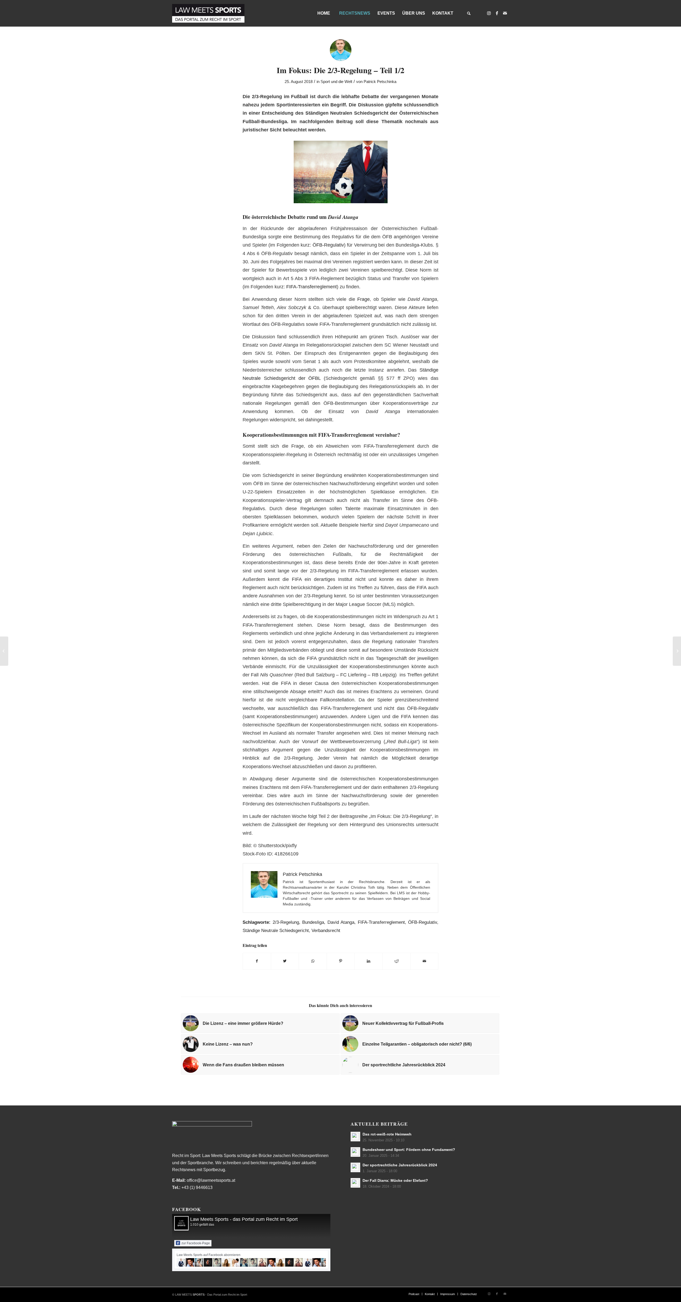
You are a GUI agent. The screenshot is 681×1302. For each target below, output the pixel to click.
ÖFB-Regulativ (328, 245)
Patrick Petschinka (380, 82)
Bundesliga (313, 922)
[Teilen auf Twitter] (285, 961)
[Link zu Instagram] (489, 13)
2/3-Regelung (286, 922)
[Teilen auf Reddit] (396, 961)
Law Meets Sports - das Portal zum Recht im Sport (244, 1219)
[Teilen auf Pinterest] (341, 961)
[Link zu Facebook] (497, 13)
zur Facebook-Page (195, 1243)
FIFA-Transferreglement (311, 286)
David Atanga (341, 922)
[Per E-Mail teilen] (424, 961)
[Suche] (469, 13)
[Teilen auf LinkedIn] (368, 961)
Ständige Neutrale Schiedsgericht (276, 930)
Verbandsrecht (326, 930)
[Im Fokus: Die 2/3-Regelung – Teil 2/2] (677, 651)
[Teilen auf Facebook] (257, 961)
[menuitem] (323, 13)
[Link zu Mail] (505, 13)
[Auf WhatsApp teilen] (313, 961)
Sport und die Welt (336, 82)
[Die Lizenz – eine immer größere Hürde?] (4, 651)
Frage (363, 299)
